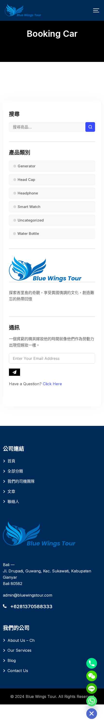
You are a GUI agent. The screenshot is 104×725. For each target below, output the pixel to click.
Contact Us (17, 670)
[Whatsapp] (91, 701)
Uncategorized (31, 220)
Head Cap (26, 179)
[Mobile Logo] (23, 10)
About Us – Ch (21, 640)
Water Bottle (28, 233)
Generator (27, 166)
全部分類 (15, 471)
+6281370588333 (31, 606)
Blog (11, 660)
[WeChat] (91, 676)
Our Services (19, 650)
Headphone (28, 193)
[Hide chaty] (91, 713)
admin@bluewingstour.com (27, 595)
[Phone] (91, 663)
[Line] (91, 688)
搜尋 (90, 127)
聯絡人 (13, 501)
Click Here (52, 383)
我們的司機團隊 (21, 481)
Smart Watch (29, 206)
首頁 (11, 461)
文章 (11, 491)
